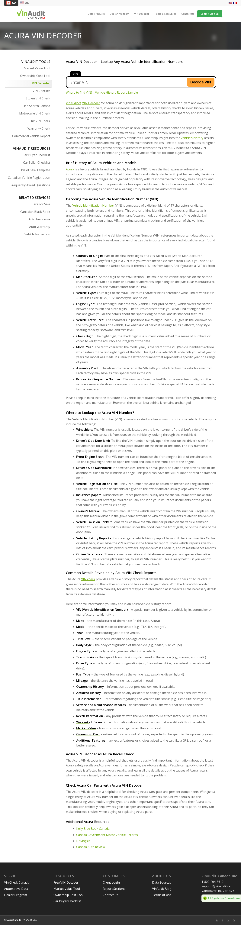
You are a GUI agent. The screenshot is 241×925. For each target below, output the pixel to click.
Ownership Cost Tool (35, 76)
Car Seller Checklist (36, 162)
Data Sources (161, 882)
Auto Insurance (39, 219)
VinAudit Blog (161, 889)
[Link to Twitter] (228, 920)
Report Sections (114, 889)
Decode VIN (200, 82)
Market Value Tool (37, 68)
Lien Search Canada (36, 106)
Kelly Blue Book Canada (93, 829)
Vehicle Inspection (37, 234)
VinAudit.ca (73, 103)
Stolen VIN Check (38, 98)
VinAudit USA (30, 919)
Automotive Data (16, 889)
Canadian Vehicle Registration (29, 178)
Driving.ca (83, 841)
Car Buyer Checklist (36, 155)
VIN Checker (41, 91)
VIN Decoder (41, 83)
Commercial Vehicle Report (31, 136)
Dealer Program (15, 895)
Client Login (111, 882)
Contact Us (110, 895)
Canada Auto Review (90, 847)
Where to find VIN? (79, 92)
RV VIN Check (40, 121)
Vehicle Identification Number (93, 205)
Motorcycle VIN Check (34, 113)
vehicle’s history (192, 138)
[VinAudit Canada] (31, 14)
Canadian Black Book (35, 212)
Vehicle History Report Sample (116, 92)
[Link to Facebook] (223, 920)
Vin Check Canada (16, 882)
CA (14, 2)
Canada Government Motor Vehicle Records (107, 835)
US (27, 2)
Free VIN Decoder (65, 882)
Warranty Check (38, 128)
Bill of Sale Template (35, 170)
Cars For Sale (41, 204)
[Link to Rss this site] (234, 920)
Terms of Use (161, 895)
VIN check (88, 579)
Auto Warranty (39, 227)
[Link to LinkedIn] (217, 920)
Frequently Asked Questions (30, 185)
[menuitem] (96, 14)
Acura (70, 169)
